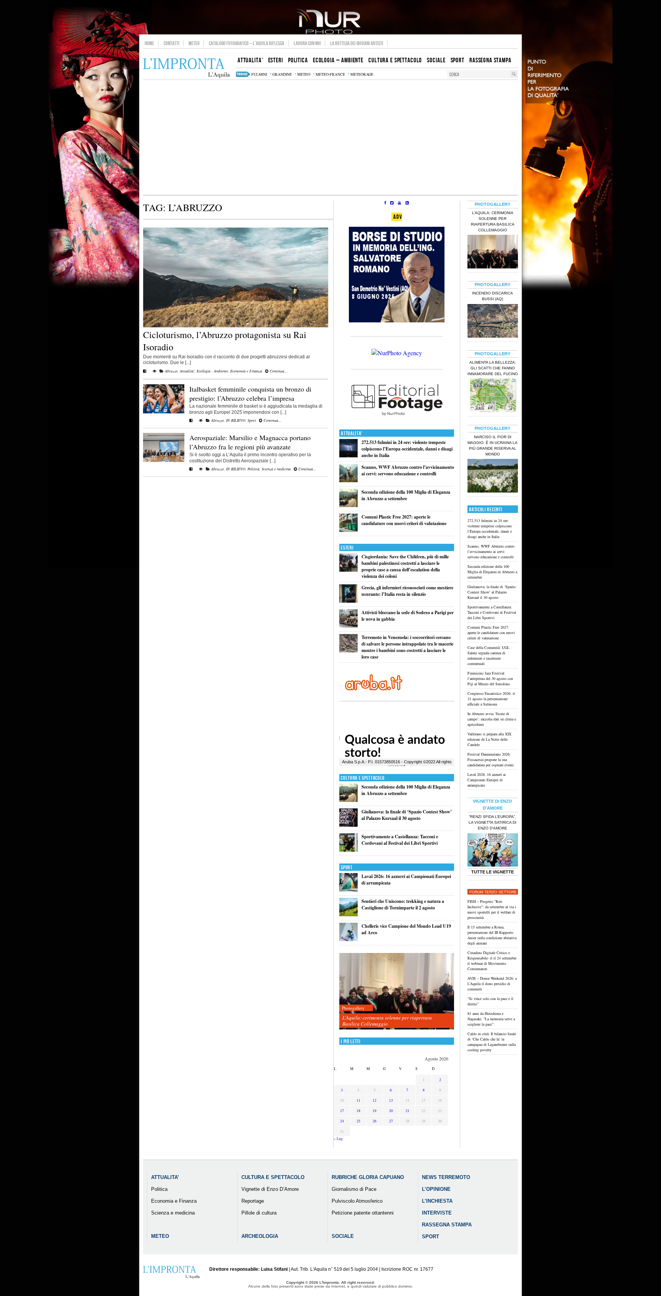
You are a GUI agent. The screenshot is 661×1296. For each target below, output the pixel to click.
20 (391, 1110)
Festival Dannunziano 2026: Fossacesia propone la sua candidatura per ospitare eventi (490, 759)
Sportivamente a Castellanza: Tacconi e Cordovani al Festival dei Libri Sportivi (399, 839)
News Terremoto (446, 1177)
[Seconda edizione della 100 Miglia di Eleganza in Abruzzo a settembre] (348, 505)
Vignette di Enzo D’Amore (270, 1189)
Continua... (278, 371)
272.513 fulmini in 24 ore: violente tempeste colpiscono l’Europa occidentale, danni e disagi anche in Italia (407, 449)
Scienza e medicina (276, 469)
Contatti (171, 43)
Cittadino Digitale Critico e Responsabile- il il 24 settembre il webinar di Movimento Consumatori (491, 960)
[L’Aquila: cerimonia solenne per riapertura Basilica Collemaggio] (396, 991)
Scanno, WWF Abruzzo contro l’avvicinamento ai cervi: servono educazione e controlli (407, 470)
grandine (282, 74)
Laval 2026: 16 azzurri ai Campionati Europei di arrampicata (486, 780)
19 (374, 1110)
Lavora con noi (307, 43)
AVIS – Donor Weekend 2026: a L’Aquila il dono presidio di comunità (492, 984)
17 (342, 1110)
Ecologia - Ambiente (212, 371)
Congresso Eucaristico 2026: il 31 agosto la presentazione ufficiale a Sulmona (491, 699)
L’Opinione (436, 1189)
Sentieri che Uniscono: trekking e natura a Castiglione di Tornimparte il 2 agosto (402, 904)
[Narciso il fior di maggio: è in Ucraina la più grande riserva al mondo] (492, 476)
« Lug (338, 1138)
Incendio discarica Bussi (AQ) (492, 296)
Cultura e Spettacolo (363, 778)
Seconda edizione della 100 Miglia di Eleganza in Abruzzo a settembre (405, 495)
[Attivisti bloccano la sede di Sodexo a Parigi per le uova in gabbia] (348, 626)
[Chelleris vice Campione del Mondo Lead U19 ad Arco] (348, 939)
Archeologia (259, 1236)
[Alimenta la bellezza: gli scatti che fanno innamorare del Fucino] (492, 396)
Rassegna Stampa (447, 1225)
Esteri (347, 548)
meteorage (361, 74)
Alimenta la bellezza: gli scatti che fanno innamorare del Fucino (492, 368)
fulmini (259, 74)
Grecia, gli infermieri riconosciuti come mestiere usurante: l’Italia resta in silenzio (407, 590)
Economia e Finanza (246, 371)
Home (149, 43)
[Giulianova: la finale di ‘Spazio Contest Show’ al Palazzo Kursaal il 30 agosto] (348, 825)
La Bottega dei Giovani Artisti (356, 43)
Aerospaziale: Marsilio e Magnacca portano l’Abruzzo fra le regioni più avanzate (250, 442)
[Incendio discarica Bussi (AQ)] (492, 321)
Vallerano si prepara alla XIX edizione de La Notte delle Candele (489, 739)
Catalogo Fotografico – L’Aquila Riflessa (246, 43)
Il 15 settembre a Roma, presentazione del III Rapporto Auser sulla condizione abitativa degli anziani (491, 935)
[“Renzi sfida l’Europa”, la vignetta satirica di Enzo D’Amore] (492, 850)
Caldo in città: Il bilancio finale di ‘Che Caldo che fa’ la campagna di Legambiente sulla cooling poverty (491, 1041)
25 (358, 1121)
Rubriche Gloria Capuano (368, 1177)
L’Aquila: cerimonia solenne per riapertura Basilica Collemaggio (387, 1021)
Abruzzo (171, 371)
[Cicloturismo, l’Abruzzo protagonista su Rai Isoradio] (235, 325)
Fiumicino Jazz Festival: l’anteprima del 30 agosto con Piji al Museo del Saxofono (490, 678)
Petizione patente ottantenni (363, 1213)
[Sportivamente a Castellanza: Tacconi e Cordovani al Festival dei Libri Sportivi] (348, 850)
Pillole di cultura (259, 1213)
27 (391, 1121)
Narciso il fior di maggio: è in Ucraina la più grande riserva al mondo (492, 445)
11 (358, 1100)
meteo (303, 74)
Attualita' (187, 371)
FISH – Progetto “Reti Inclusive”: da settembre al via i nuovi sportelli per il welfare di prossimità (491, 909)
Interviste (437, 1213)
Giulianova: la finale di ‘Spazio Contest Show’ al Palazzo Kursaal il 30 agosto (406, 814)
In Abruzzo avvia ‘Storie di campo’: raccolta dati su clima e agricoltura (491, 719)
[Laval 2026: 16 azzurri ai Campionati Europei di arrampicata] (348, 889)
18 (358, 1110)
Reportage (252, 1201)
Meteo (194, 43)
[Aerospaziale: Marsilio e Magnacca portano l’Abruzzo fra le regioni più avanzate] (163, 460)
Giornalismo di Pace (354, 1189)
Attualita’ (165, 1177)
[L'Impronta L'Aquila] (186, 68)
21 (407, 1110)
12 (374, 1100)
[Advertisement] (330, 137)
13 (391, 1100)
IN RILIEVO (235, 420)
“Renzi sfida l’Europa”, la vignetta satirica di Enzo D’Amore (492, 822)
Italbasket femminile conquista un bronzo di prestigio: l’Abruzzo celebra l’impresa (250, 393)
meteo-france (330, 74)
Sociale (343, 1236)
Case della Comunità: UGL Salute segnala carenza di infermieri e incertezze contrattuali (488, 655)
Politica (253, 469)
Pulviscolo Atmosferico (357, 1201)
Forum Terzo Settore (493, 892)
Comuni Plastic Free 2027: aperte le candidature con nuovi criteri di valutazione (403, 520)
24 (342, 1121)
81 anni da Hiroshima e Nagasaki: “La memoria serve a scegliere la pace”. (491, 1019)
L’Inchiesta (437, 1201)
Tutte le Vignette (492, 872)
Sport (251, 420)
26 (374, 1121)
